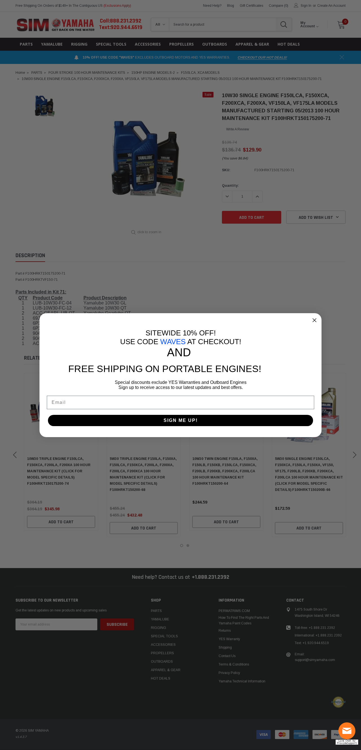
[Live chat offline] (348, 733)
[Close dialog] (314, 320)
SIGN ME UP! (181, 420)
